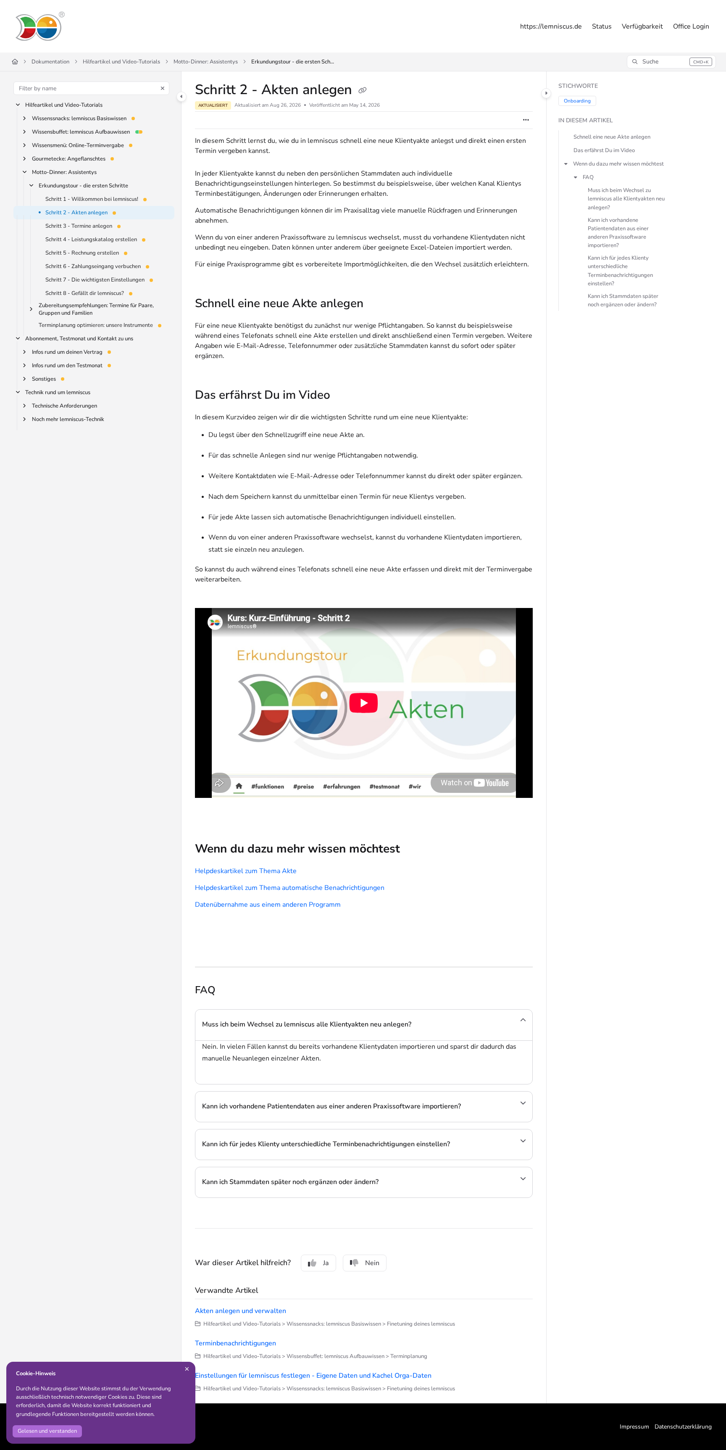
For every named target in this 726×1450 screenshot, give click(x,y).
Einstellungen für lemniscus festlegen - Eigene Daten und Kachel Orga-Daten (313, 1375)
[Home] (39, 26)
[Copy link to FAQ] (229, 990)
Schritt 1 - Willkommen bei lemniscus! (91, 199)
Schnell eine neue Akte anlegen (611, 137)
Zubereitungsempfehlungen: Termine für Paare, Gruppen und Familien (96, 309)
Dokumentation (50, 62)
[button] (671, 61)
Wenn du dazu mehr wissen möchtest (618, 164)
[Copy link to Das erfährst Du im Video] (343, 396)
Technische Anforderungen (64, 406)
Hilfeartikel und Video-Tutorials (121, 62)
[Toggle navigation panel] (181, 97)
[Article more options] (526, 120)
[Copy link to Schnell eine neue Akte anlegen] (377, 304)
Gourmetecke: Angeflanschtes (68, 159)
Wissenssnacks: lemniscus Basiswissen (79, 118)
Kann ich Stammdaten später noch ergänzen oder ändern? (623, 300)
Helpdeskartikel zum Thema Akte (246, 871)
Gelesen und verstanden (47, 1431)
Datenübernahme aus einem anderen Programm (268, 904)
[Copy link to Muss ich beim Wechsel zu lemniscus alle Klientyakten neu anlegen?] (424, 1025)
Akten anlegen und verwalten (240, 1311)
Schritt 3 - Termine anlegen (78, 226)
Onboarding (577, 100)
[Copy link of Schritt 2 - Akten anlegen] (362, 90)
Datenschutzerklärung (683, 1427)
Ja (326, 1263)
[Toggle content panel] (546, 93)
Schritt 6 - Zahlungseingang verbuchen (93, 266)
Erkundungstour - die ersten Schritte (293, 62)
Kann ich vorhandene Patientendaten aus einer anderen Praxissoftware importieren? (618, 232)
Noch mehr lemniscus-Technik (68, 420)
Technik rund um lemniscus (57, 393)
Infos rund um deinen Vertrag (67, 352)
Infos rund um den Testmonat (67, 366)
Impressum (634, 1427)
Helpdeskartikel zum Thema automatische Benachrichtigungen (289, 887)
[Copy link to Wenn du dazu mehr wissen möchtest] (413, 850)
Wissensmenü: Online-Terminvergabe (78, 145)
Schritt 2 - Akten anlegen (76, 212)
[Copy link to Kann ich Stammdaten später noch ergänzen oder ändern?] (392, 1182)
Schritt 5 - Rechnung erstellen (82, 253)
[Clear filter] (162, 88)
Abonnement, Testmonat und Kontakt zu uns (79, 339)
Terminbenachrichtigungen (235, 1343)
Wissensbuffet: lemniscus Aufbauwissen (81, 132)
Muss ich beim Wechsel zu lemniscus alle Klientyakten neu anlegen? (626, 199)
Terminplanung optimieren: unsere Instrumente (96, 325)
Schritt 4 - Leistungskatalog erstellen (91, 239)
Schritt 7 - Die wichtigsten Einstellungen (95, 280)
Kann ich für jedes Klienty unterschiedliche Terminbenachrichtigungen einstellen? (620, 271)
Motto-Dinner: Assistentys (206, 62)
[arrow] (566, 163)
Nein (372, 1263)
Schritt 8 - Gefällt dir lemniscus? (84, 293)
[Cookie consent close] (187, 1369)
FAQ (588, 177)
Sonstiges (44, 379)
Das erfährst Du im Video (604, 150)
